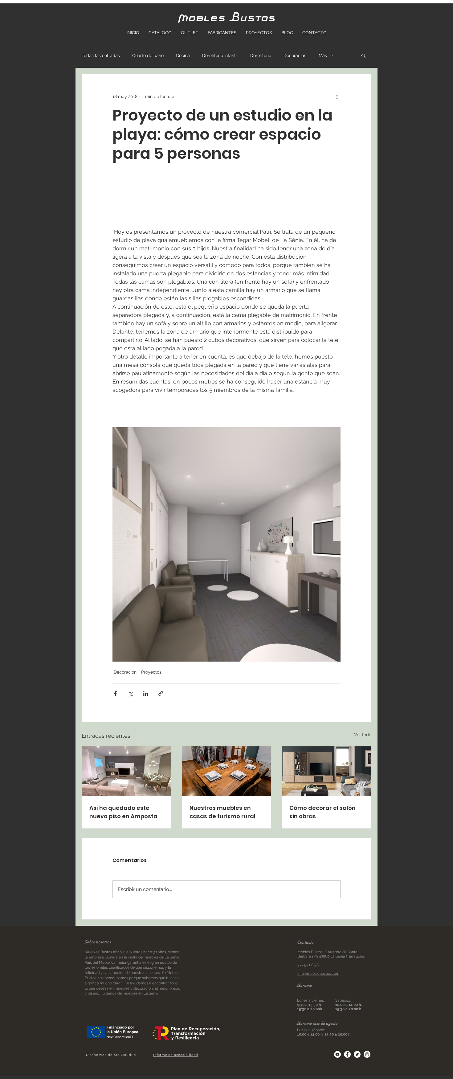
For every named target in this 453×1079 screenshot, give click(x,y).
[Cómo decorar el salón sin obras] (326, 771)
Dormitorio (260, 55)
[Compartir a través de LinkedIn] (146, 693)
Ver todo (362, 734)
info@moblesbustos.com (318, 973)
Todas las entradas (101, 55)
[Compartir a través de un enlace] (161, 693)
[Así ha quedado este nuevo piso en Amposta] (126, 771)
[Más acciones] (337, 96)
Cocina (183, 55)
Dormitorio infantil (220, 55)
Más (323, 55)
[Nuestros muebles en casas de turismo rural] (226, 771)
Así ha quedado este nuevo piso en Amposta (123, 812)
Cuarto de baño (148, 55)
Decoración (295, 55)
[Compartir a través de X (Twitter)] (130, 693)
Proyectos (151, 672)
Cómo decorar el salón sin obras (322, 812)
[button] (363, 55)
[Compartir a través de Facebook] (115, 693)
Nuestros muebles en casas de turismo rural (222, 812)
